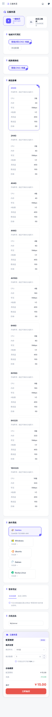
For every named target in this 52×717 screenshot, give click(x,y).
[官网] (43, 3)
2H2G (13, 88)
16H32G (15, 468)
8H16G (14, 373)
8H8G (13, 325)
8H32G (14, 420)
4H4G (13, 183)
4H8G (13, 230)
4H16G (14, 278)
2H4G (13, 135)
